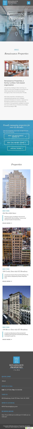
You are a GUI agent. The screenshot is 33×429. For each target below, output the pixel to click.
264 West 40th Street (9, 213)
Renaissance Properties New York (11, 2)
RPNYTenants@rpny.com (10, 406)
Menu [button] (28, 2)
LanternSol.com (23, 427)
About (4, 381)
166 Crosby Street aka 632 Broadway (15, 271)
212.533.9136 (18, 390)
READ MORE (7, 223)
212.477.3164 (8, 390)
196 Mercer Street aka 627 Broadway (15, 329)
